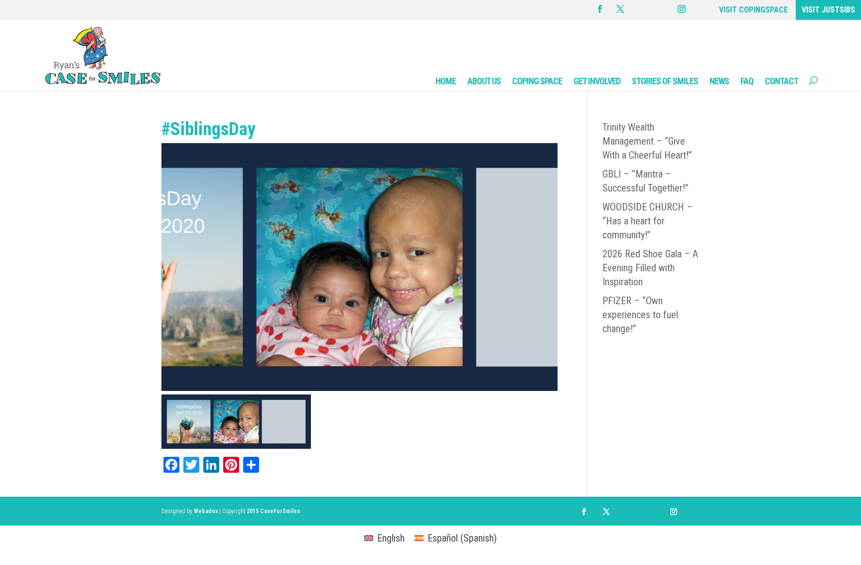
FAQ (746, 81)
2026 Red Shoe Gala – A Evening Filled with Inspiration (650, 268)
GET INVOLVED (597, 81)
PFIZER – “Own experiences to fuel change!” (640, 315)
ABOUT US (484, 81)
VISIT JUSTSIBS (828, 9)
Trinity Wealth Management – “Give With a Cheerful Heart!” (647, 141)
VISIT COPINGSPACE (753, 9)
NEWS (719, 81)
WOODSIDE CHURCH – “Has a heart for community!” (647, 221)
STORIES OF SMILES (665, 81)
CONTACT (781, 81)
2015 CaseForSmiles (273, 511)
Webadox (206, 511)
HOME (445, 81)
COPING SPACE (537, 81)
